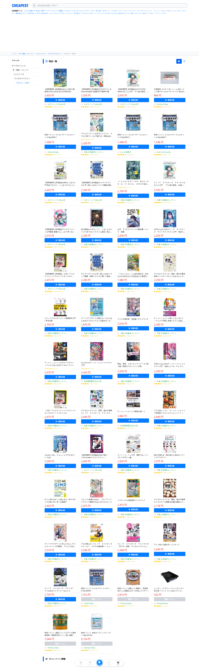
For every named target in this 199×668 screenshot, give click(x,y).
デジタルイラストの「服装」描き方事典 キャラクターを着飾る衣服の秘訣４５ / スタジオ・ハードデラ (169, 500)
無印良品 (19, 13)
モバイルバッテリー (83, 11)
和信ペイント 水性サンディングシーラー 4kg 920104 (96, 634)
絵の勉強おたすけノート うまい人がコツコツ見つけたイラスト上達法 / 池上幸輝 (96, 230)
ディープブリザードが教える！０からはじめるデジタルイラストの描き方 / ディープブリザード (96, 319)
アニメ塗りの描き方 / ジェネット (167, 544)
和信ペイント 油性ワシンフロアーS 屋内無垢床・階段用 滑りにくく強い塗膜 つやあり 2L (60, 634)
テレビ (179, 11)
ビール (93, 11)
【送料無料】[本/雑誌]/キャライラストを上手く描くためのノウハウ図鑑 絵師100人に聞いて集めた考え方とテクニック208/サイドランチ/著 (96, 183)
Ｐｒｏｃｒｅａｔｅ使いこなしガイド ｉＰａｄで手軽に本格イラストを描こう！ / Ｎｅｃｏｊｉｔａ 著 (169, 319)
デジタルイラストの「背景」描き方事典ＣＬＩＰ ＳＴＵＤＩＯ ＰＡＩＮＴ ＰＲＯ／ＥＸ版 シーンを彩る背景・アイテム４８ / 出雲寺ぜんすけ (96, 411)
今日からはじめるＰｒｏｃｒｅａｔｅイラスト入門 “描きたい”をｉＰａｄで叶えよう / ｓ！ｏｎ (169, 365)
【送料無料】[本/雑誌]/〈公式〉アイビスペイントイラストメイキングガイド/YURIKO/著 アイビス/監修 (60, 275)
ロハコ (25, 13)
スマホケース (68, 11)
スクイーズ (138, 13)
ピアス (164, 13)
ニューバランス (54, 13)
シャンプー (69, 13)
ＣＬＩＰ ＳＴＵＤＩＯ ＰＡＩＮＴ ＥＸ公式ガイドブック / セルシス (60, 589)
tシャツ (149, 11)
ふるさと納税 (28, 11)
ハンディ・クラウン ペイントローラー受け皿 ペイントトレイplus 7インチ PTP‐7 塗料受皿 (169, 589)
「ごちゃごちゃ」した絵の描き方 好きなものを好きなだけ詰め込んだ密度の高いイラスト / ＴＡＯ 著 (133, 275)
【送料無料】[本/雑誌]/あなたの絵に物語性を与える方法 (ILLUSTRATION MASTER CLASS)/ (60, 90)
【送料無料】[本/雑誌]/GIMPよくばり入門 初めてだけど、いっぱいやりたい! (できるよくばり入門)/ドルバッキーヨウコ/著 (60, 183)
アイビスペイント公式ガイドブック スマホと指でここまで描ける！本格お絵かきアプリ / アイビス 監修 (96, 134)
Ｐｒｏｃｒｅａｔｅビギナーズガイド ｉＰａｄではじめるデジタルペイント (60, 363)
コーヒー (163, 11)
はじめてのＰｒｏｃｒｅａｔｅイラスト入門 (96, 363)
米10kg (98, 11)
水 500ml (77, 13)
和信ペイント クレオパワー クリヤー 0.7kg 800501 (95, 589)
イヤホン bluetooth (41, 13)
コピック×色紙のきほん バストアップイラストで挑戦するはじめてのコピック (96, 500)
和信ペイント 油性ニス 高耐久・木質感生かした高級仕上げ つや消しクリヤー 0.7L (132, 589)
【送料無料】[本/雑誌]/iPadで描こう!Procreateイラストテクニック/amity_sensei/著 (94, 456)
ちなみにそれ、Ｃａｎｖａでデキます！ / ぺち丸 (60, 456)
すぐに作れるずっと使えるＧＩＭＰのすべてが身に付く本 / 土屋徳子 (60, 500)
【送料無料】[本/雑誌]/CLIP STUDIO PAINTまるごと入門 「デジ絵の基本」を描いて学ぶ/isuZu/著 (133, 90)
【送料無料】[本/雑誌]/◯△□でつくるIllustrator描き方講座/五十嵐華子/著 (96, 90)
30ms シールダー (148, 13)
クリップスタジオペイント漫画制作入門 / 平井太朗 (60, 319)
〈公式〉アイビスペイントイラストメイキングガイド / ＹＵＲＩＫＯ (60, 411)
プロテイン (105, 11)
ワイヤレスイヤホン (87, 13)
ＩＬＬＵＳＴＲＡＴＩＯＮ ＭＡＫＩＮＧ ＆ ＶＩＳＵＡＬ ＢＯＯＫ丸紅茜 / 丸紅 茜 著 (133, 182)
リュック (157, 11)
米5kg (38, 11)
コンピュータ (19, 74)
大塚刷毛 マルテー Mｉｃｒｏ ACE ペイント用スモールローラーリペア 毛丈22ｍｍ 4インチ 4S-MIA (169, 90)
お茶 (131, 13)
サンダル (108, 13)
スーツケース (141, 11)
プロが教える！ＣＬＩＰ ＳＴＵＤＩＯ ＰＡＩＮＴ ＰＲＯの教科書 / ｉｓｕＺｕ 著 (97, 545)
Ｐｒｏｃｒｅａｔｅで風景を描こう (131, 411)
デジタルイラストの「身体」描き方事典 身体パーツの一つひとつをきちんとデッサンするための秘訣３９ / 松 (169, 275)
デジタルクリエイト (22, 78)
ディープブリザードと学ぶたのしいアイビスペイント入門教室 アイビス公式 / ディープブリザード (60, 545)
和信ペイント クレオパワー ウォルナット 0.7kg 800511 (60, 135)
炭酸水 (61, 11)
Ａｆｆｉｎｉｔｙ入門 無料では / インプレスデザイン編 (132, 456)
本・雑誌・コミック (20, 70)
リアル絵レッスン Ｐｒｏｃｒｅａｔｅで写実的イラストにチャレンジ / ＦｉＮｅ (169, 411)
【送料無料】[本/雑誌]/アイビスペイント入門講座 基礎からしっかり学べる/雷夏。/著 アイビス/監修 (60, 230)
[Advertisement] (99, 34)
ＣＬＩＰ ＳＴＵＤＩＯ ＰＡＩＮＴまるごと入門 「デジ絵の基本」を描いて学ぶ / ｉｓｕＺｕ (169, 183)
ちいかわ (114, 13)
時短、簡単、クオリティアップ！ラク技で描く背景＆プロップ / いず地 (133, 365)
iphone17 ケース (124, 13)
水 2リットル (171, 11)
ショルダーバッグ (116, 11)
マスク (62, 13)
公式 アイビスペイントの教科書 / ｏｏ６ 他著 (132, 230)
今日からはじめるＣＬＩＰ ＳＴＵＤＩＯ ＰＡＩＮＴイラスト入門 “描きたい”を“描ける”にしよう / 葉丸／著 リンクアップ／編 (169, 230)
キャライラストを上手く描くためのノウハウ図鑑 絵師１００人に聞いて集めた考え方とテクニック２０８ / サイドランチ (96, 275)
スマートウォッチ (52, 11)
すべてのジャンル (19, 65)
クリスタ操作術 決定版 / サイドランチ (132, 319)
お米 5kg (31, 13)
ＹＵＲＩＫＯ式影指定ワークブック (131, 500)
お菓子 (43, 11)
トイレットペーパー (129, 11)
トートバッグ (99, 13)
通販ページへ (97, 599)
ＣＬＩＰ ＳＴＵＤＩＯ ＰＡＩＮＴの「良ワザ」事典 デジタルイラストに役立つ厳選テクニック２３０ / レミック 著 (133, 545)
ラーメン (158, 13)
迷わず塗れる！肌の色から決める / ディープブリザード (169, 456)
